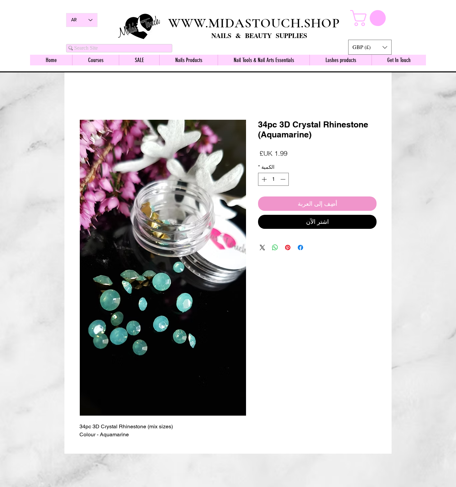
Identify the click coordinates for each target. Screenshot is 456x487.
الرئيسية (367, 96)
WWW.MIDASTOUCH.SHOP (254, 23)
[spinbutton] (273, 180)
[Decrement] (283, 180)
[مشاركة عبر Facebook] (300, 249)
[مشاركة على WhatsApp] (275, 249)
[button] (370, 47)
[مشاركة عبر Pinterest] (288, 249)
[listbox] (370, 47)
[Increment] (263, 180)
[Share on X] (262, 249)
